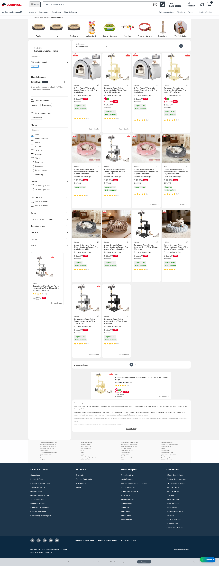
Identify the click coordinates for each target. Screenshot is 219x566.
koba (33, 66)
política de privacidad (116, 562)
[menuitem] (165, 12)
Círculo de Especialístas (176, 483)
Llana (82, 450)
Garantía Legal (36, 491)
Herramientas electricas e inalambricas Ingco (49, 442)
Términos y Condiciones (84, 540)
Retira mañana (37, 117)
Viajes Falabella (173, 503)
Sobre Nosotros (127, 475)
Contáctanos (35, 475)
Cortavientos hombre (46, 454)
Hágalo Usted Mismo (175, 475)
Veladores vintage (126, 448)
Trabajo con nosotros (129, 491)
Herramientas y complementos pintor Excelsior (130, 444)
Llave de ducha (44, 450)
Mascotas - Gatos (45, 17)
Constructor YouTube (175, 528)
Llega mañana (46, 105)
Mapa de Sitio (126, 520)
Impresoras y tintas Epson (47, 448)
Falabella (170, 495)
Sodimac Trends (173, 487)
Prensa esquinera (85, 459)
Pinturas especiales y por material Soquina (49, 452)
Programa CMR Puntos (39, 507)
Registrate (80, 475)
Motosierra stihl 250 (167, 452)
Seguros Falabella (173, 499)
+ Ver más (39, 174)
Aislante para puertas (86, 456)
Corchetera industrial (167, 442)
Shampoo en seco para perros (48, 458)
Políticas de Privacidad (107, 540)
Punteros (42, 459)
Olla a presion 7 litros (167, 446)
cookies (129, 562)
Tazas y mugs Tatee (85, 446)
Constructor (44, 12)
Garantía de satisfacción (39, 495)
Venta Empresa (127, 479)
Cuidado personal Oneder (128, 458)
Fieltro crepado (125, 452)
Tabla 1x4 (123, 456)
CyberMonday (126, 503)
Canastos (42, 456)
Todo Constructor (128, 487)
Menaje (163, 448)
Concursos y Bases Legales (40, 515)
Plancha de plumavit (86, 448)
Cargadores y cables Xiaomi (88, 458)
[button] (104, 4)
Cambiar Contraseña (84, 479)
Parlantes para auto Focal (168, 454)
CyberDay (125, 507)
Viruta (82, 452)
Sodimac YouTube (173, 520)
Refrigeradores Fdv (166, 456)
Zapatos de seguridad (86, 442)
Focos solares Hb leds (127, 450)
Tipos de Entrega (70, 12)
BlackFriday (126, 515)
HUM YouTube (172, 524)
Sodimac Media (173, 491)
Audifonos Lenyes (85, 444)
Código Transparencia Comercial (134, 483)
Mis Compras (81, 483)
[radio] (75, 118)
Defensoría (125, 495)
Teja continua (125, 454)
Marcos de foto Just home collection (130, 442)
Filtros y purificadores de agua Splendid (49, 446)
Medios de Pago (36, 479)
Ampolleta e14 (165, 450)
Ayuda (78, 487)
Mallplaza (170, 515)
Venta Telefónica (127, 499)
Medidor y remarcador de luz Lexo (49, 444)
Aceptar (144, 562)
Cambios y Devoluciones (40, 483)
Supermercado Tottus (175, 511)
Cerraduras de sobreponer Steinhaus (170, 444)
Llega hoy (35, 105)
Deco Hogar (56, 12)
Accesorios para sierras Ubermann (130, 446)
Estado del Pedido (37, 503)
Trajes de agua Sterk (166, 458)
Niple (82, 454)
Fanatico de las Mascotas (176, 479)
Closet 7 (123, 459)
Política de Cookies (128, 540)
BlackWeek (125, 511)
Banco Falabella (173, 507)
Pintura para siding (166, 459)
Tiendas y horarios (37, 487)
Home (36, 17)
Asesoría (32, 12)
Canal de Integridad (38, 511)
